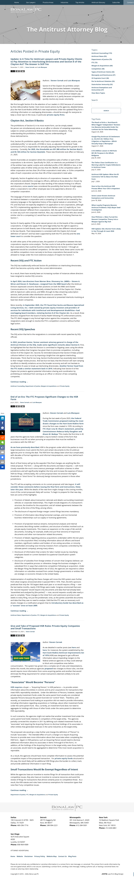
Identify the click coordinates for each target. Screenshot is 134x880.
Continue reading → (19, 382)
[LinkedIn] (2, 418)
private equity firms (55, 115)
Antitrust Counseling (18, 386)
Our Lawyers (30, 2)
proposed (49, 668)
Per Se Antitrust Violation (103, 81)
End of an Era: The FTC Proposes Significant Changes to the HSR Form (44, 398)
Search (106, 111)
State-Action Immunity (102, 84)
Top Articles (80, 2)
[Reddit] (2, 437)
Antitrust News (16, 615)
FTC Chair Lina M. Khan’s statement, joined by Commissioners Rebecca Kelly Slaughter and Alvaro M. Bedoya (63, 431)
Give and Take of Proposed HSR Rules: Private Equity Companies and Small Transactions (45, 627)
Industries (64, 2)
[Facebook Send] (2, 427)
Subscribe (116, 2)
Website (20, 856)
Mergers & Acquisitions (49, 386)
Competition (98, 69)
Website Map (52, 856)
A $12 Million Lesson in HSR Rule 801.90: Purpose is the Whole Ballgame (104, 153)
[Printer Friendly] (2, 462)
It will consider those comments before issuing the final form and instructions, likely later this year (45, 487)
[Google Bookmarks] (2, 457)
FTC (38, 615)
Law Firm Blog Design (112, 874)
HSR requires (16, 687)
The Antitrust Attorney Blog (26, 10)
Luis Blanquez (73, 413)
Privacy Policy (39, 856)
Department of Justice (32, 386)
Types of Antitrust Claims (103, 72)
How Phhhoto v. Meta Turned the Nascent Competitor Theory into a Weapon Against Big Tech (105, 219)
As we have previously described (25, 447)
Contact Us (62, 856)
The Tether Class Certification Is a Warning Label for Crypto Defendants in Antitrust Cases (106, 164)
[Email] (2, 452)
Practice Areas (48, 2)
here (74, 647)
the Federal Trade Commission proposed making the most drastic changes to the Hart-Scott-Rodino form (63, 421)
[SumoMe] (2, 466)
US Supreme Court (100, 78)
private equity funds (64, 758)
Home (16, 2)
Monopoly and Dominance (103, 75)
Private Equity (64, 386)
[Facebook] (2, 423)
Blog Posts (72, 856)
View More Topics (98, 93)
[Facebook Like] (2, 447)
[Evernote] (2, 442)
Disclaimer (28, 856)
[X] (2, 432)
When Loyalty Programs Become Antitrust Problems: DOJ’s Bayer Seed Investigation (106, 207)
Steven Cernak (56, 413)
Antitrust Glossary (98, 2)
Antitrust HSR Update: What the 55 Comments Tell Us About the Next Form (105, 176)
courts (30, 186)
